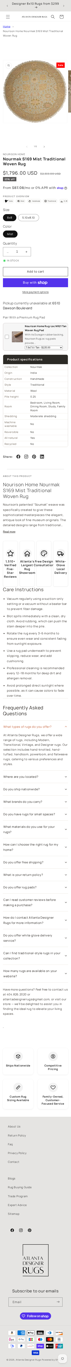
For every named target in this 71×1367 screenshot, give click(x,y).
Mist (10, 234)
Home (6, 26)
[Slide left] (26, 146)
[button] (8, 17)
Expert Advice (17, 1205)
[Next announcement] (63, 5)
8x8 (9, 217)
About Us (14, 1126)
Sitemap (13, 1214)
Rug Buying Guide (20, 1187)
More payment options (35, 292)
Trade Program (18, 1196)
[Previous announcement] (7, 5)
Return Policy (17, 1135)
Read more (9, 531)
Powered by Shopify (53, 1359)
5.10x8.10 (28, 217)
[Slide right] (44, 146)
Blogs (11, 1178)
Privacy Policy (17, 1153)
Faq (10, 1144)
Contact (13, 1162)
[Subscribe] (58, 1302)
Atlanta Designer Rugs (28, 1359)
